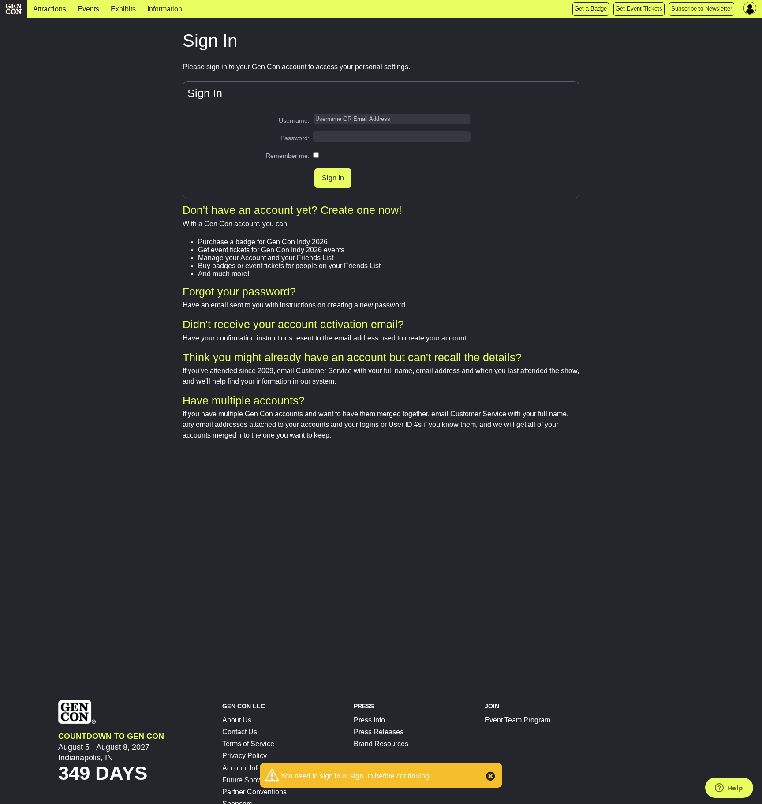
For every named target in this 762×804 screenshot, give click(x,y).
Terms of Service (248, 744)
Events (88, 9)
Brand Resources (381, 744)
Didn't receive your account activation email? (293, 324)
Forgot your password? (239, 291)
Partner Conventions (254, 792)
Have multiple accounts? (244, 400)
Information (164, 9)
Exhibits (123, 9)
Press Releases (378, 732)
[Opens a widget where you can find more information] (729, 789)
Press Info (369, 720)
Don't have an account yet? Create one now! (292, 210)
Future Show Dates (252, 780)
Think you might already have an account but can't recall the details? (352, 357)
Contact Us (239, 732)
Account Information (253, 768)
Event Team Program (517, 720)
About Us (236, 720)
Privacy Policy (244, 755)
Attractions (49, 9)
